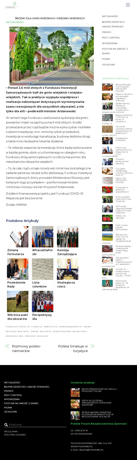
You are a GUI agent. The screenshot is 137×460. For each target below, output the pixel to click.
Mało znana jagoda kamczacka (122, 227)
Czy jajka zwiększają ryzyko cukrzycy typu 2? (124, 172)
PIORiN (106, 59)
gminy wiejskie (41, 331)
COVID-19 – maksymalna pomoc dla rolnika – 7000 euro (116, 273)
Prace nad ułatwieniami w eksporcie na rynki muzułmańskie (117, 152)
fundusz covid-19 (18, 327)
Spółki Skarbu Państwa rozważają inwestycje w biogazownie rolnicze (116, 107)
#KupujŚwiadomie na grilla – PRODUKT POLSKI (123, 88)
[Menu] (127, 4)
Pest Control (111, 37)
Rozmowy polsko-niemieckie (26, 348)
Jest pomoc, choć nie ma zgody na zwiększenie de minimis (116, 239)
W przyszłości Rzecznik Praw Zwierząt (123, 199)
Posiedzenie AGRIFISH (122, 139)
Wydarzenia (110, 43)
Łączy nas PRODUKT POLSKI (121, 180)
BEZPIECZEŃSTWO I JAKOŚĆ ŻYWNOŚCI (26, 386)
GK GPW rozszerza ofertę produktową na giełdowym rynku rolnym (117, 131)
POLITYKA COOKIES (15, 434)
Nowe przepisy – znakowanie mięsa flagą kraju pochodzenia (117, 250)
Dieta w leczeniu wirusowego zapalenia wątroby (124, 97)
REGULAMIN (10, 431)
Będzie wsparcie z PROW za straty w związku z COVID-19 (117, 119)
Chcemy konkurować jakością (122, 161)
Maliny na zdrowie (121, 217)
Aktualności (15, 22)
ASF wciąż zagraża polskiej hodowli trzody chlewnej (124, 209)
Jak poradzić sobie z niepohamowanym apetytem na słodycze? (117, 262)
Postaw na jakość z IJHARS (21, 403)
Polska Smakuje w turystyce (73, 348)
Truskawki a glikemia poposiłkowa (122, 189)
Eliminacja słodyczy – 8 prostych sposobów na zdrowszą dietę (115, 285)
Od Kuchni (108, 64)
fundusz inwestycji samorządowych (56, 327)
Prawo (106, 32)
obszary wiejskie (37, 336)
